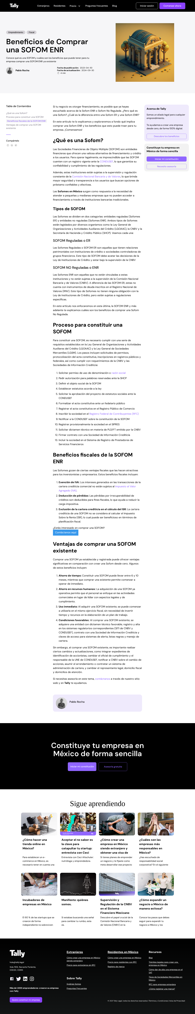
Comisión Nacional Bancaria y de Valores (96, 176)
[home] (14, 6)
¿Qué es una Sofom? (16, 113)
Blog (114, 5)
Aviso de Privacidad (177, 1001)
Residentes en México (123, 952)
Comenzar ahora (172, 5)
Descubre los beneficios (166, 136)
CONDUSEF (106, 161)
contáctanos (102, 679)
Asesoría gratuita (113, 766)
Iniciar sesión (147, 5)
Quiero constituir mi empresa (26, 1000)
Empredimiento (15, 32)
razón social (118, 373)
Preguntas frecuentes (96, 5)
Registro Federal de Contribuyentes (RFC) (114, 414)
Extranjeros (43, 5)
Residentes (59, 5)
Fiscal (31, 32)
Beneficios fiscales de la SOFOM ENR (26, 120)
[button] (75, 6)
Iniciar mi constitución (166, 159)
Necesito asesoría (166, 166)
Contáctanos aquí (65, 532)
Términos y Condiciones (158, 1001)
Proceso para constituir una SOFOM (24, 116)
